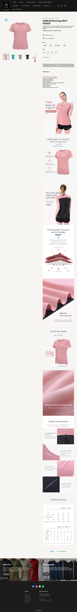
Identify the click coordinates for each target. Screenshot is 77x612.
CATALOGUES (26, 5)
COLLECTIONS (30, 2)
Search (26, 593)
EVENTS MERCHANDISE (45, 2)
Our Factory (17, 9)
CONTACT (47, 5)
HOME (14, 2)
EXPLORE (15, 5)
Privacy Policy (27, 595)
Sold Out (58, 65)
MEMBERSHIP (37, 5)
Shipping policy (28, 600)
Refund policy (27, 597)
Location (26, 602)
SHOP (21, 2)
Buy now (6, 574)
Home (44, 18)
